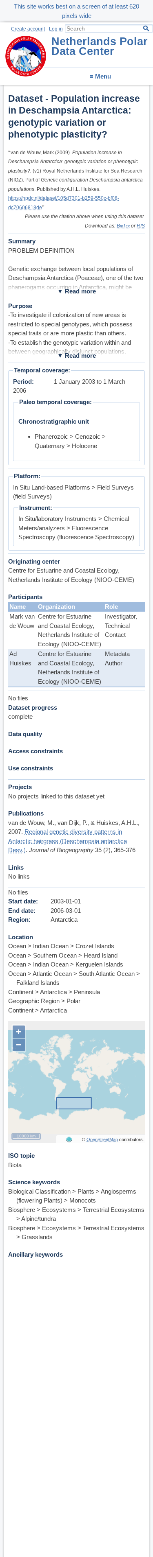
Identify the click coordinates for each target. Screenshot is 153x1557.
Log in (56, 29)
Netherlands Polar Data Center (99, 46)
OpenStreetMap (102, 1139)
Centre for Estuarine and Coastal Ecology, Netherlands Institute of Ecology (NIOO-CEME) (69, 630)
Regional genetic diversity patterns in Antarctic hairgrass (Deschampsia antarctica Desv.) (67, 840)
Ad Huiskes (20, 658)
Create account (28, 29)
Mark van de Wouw (22, 621)
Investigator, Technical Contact (121, 625)
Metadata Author (117, 658)
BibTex (123, 226)
